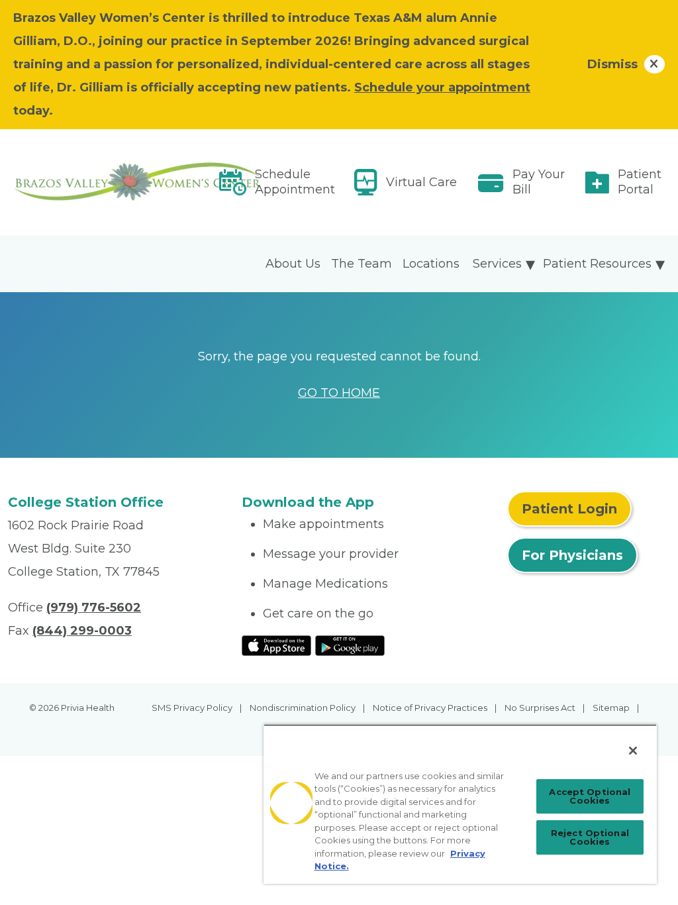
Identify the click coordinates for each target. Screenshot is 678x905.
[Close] (633, 750)
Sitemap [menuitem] (611, 707)
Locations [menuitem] (431, 263)
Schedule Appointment (295, 182)
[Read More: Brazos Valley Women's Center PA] (116, 182)
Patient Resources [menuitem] (597, 263)
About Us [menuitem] (293, 263)
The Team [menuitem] (361, 263)
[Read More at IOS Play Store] (276, 644)
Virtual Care (421, 182)
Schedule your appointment (442, 87)
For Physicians (572, 555)
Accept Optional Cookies (589, 796)
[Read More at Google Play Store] (350, 644)
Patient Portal (639, 182)
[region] (460, 804)
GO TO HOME (339, 393)
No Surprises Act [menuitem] (540, 707)
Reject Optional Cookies (590, 837)
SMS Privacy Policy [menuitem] (192, 707)
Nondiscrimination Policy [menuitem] (303, 707)
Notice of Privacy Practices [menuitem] (430, 707)
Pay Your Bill (538, 182)
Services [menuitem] (497, 263)
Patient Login (569, 509)
